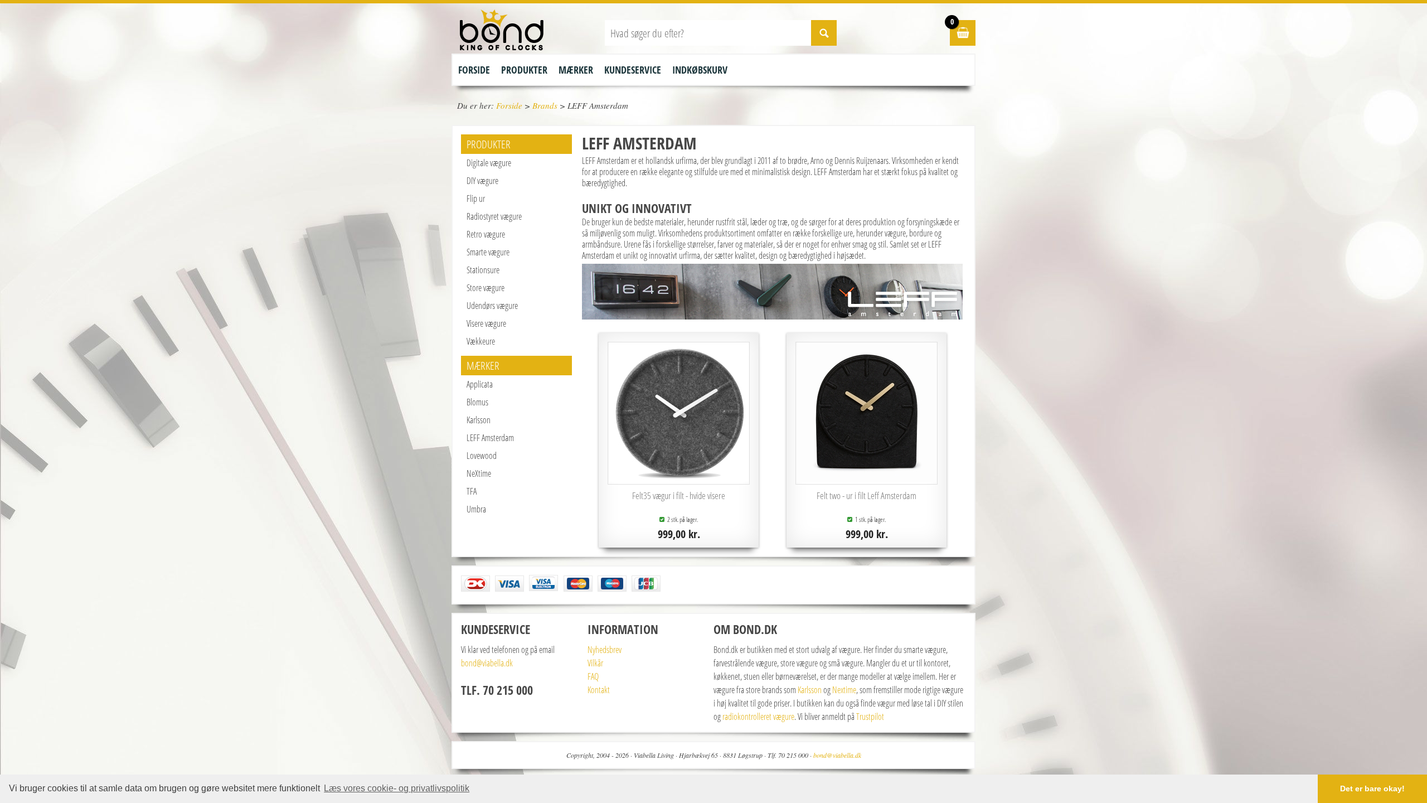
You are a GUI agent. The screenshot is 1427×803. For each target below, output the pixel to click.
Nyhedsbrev (605, 650)
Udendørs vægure (492, 305)
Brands (544, 105)
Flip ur (476, 198)
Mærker (576, 69)
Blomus (477, 402)
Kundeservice (632, 69)
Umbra (476, 509)
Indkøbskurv (699, 69)
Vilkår (595, 663)
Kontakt (599, 690)
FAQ (593, 676)
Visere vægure (486, 323)
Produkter (524, 69)
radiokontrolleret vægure (758, 716)
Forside (474, 69)
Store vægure (485, 288)
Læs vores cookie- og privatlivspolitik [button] (396, 788)
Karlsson (479, 420)
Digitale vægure (489, 163)
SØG (824, 33)
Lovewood (482, 455)
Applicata (480, 384)
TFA (472, 491)
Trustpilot (870, 716)
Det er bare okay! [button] (1372, 788)
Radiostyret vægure (494, 216)
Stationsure (483, 270)
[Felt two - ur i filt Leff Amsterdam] (866, 478)
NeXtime (479, 473)
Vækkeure (481, 341)
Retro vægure (486, 234)
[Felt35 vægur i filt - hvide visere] (679, 478)
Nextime (844, 690)
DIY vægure (482, 181)
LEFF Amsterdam (490, 438)
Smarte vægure (488, 252)
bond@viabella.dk (487, 663)
